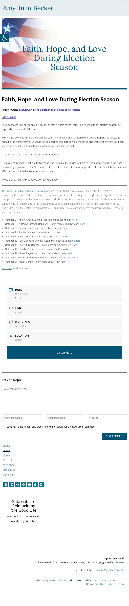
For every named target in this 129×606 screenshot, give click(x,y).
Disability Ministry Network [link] (108, 570)
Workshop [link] (9, 465)
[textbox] (66, 241)
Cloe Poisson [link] (106, 580)
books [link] (119, 562)
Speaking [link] (8, 474)
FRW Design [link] (58, 580)
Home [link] (6, 445)
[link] (4, 38)
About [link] (6, 450)
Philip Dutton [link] (115, 584)
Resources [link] (9, 469)
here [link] (109, 207)
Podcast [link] (7, 460)
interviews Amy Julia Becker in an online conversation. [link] (49, 109)
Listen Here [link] (21, 326)
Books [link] (6, 455)
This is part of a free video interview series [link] (26, 191)
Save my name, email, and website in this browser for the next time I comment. (51, 426)
